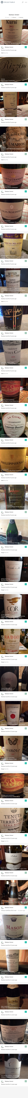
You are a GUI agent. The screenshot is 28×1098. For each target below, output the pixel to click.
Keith (2, 53)
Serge (2, 552)
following (21, 17)
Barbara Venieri (9, 47)
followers (14, 17)
